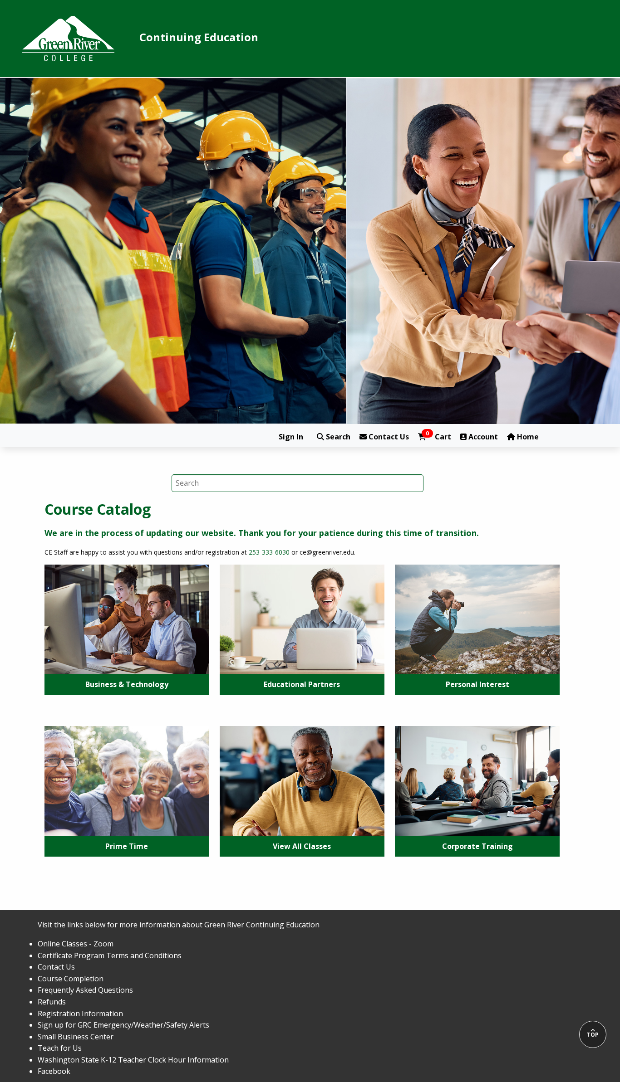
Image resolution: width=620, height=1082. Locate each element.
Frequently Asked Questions (85, 990)
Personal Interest (477, 684)
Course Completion (70, 979)
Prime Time (126, 846)
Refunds (52, 1002)
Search (337, 437)
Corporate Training (477, 846)
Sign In (291, 437)
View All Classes (302, 846)
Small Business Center (75, 1037)
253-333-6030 (269, 552)
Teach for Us (60, 1048)
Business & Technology (126, 684)
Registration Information (80, 1014)
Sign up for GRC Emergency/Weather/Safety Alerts (123, 1025)
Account (482, 437)
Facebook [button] (54, 1071)
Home (527, 437)
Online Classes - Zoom (75, 944)
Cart (438, 436)
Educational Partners (302, 684)
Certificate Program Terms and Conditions (110, 955)
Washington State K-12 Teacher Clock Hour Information (133, 1060)
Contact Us (388, 437)
